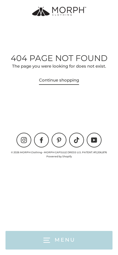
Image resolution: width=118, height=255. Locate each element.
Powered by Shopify (59, 156)
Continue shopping (59, 80)
